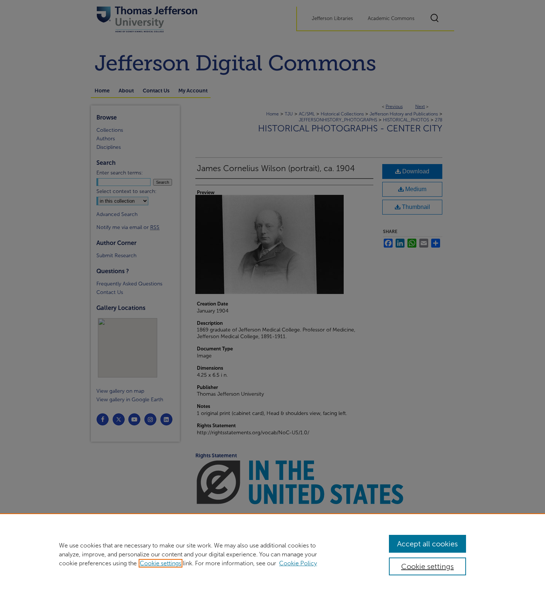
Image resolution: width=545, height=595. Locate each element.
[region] (272, 554)
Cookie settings (160, 563)
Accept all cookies (427, 544)
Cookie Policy (298, 563)
